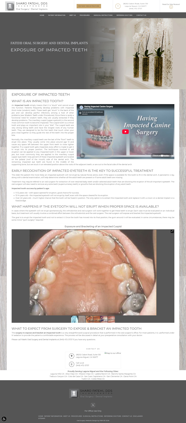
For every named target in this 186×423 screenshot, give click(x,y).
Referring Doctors (124, 15)
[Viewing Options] (4, 419)
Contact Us (141, 15)
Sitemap (41, 418)
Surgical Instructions (103, 15)
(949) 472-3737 (135, 9)
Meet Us (72, 15)
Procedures (85, 15)
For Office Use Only (93, 411)
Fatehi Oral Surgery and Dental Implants (39, 339)
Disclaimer (138, 416)
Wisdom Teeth (31, 115)
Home (42, 15)
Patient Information (56, 15)
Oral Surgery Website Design (87, 420)
